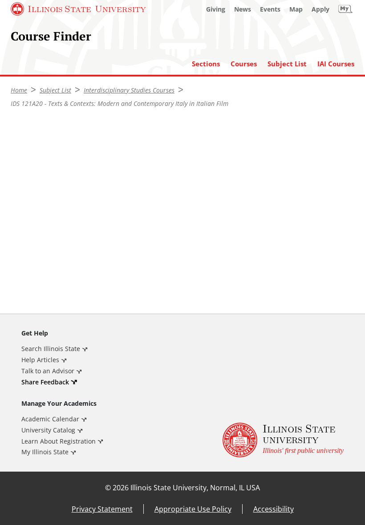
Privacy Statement (102, 509)
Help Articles (40, 359)
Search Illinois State (50, 348)
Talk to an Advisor (47, 371)
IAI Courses (335, 64)
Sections (206, 64)
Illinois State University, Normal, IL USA (195, 488)
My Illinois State (45, 452)
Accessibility (273, 509)
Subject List (287, 64)
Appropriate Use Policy (192, 509)
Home (19, 90)
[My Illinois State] (345, 9)
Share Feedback (45, 382)
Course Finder (51, 36)
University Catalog (48, 430)
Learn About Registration (58, 441)
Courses (244, 64)
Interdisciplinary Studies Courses (129, 90)
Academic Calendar (50, 419)
